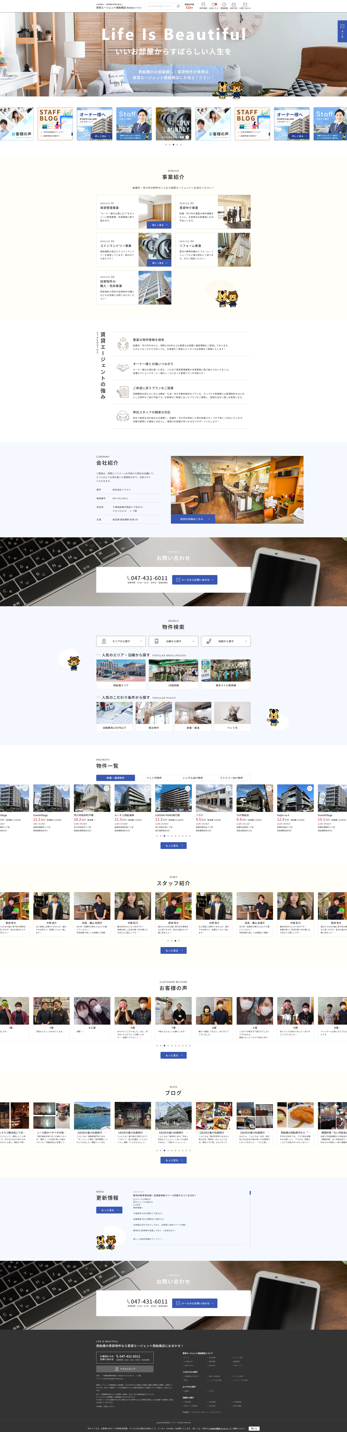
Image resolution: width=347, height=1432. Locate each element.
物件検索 (203, 8)
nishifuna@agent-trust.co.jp (113, 1378)
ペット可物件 (154, 777)
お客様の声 (188, 1361)
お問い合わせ (245, 8)
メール (342, 34)
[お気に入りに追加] (25, 788)
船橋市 (186, 1391)
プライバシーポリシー (200, 1412)
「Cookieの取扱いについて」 (219, 1429)
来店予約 (233, 8)
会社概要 (212, 1357)
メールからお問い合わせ (195, 579)
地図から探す (226, 641)
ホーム (186, 1357)
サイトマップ (216, 1412)
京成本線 (212, 1406)
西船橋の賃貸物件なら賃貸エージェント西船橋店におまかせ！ (140, 1344)
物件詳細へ (138, 1207)
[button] (166, 144)
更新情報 (212, 1361)
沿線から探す (173, 641)
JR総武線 (187, 1402)
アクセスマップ (127, 1369)
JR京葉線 (212, 1402)
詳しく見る (158, 225)
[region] (192, 1219)
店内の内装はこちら (191, 519)
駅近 (186, 1380)
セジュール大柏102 (142, 1199)
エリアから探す (121, 641)
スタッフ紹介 (238, 1357)
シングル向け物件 (193, 777)
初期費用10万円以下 (191, 1376)
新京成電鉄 (237, 1406)
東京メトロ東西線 (190, 1406)
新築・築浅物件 (116, 777)
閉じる (254, 1428)
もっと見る (172, 845)
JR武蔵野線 (237, 1402)
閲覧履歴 (224, 8)
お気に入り (214, 6)
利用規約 (186, 1412)
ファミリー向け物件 (231, 777)
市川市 (211, 1391)
